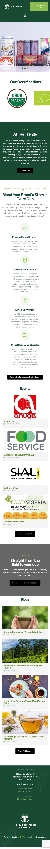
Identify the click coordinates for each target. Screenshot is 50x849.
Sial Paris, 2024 (10, 488)
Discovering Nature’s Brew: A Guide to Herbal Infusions (24, 737)
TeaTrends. (25, 837)
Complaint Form (25, 799)
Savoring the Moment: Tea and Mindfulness (23, 632)
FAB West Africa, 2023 (13, 521)
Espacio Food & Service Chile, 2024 (19, 454)
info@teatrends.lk (25, 784)
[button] (25, 15)
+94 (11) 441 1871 (25, 791)
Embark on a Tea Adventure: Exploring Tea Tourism (22, 666)
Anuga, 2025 (9, 421)
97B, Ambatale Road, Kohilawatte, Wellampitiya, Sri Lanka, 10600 (25, 777)
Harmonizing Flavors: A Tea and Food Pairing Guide (24, 702)
